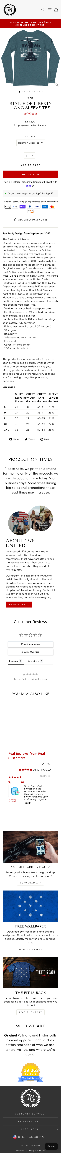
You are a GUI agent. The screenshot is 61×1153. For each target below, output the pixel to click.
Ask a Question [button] (32, 651)
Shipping (18, 125)
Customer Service (29, 1113)
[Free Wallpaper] (30, 906)
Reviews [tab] (13, 661)
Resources (29, 1129)
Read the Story (30, 1012)
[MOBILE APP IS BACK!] (30, 847)
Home (29, 97)
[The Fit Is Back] (30, 972)
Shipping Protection (12, 800)
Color (30, 136)
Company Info (29, 1121)
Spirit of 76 (16, 782)
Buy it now (31, 174)
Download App (30, 883)
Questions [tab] (33, 661)
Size (29, 149)
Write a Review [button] (32, 644)
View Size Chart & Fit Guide (32, 219)
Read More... (19, 604)
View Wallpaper (30, 949)
